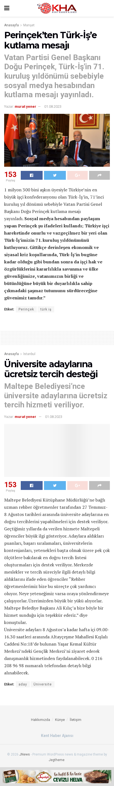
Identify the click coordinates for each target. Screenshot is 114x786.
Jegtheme (56, 760)
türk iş (45, 309)
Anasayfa (11, 25)
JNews (24, 754)
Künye (60, 720)
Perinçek (26, 309)
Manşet (29, 25)
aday (23, 684)
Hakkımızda (40, 720)
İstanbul (29, 354)
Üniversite (42, 684)
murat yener (25, 106)
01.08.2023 (52, 106)
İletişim (75, 720)
